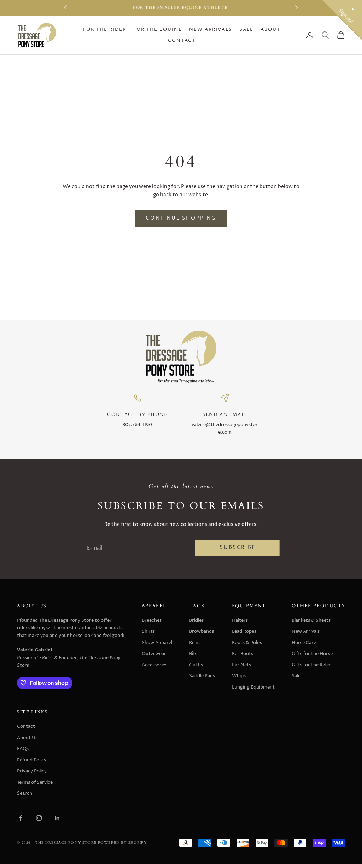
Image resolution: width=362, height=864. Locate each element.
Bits (193, 653)
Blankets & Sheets (311, 620)
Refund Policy (31, 760)
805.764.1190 (137, 425)
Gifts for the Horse (312, 653)
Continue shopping (181, 218)
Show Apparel (157, 642)
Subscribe (237, 547)
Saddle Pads (202, 676)
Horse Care (304, 642)
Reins (194, 642)
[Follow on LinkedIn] (57, 818)
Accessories (154, 665)
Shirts (148, 631)
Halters (240, 620)
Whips (239, 676)
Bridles (196, 620)
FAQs (23, 749)
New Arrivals (210, 30)
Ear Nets (241, 665)
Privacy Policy (32, 771)
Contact (181, 40)
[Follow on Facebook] (20, 818)
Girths (196, 665)
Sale (246, 30)
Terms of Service (35, 782)
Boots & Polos (247, 642)
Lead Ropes (244, 631)
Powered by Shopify (122, 842)
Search (24, 793)
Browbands (201, 631)
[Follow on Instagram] (38, 818)
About (270, 30)
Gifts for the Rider (311, 665)
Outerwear (154, 653)
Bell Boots (242, 653)
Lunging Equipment (253, 687)
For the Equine (157, 30)
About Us (27, 738)
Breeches (152, 620)
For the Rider (104, 30)
